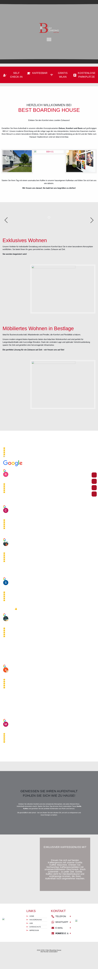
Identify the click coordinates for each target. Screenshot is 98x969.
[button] (6, 158)
